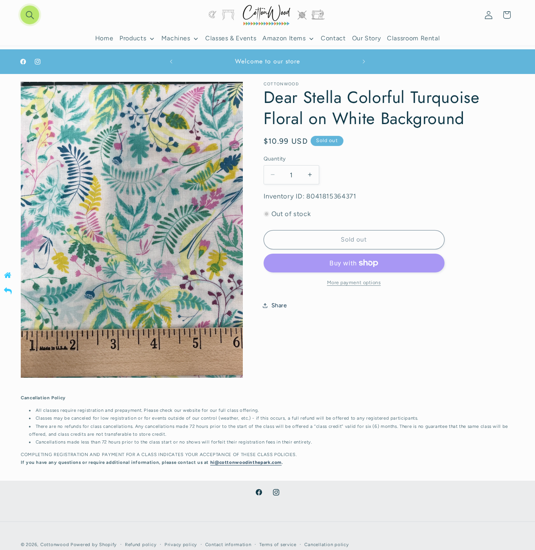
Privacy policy (180, 544)
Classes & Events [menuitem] (230, 38)
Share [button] (279, 305)
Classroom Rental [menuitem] (413, 38)
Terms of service (277, 544)
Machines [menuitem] (175, 38)
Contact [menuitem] (333, 38)
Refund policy (141, 544)
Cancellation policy (326, 544)
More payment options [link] (354, 282)
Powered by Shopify (93, 544)
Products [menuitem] (132, 38)
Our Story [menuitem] (366, 38)
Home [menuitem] (104, 38)
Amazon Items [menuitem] (284, 38)
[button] (30, 15)
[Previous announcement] (171, 62)
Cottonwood (54, 544)
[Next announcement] (363, 62)
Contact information (228, 544)
